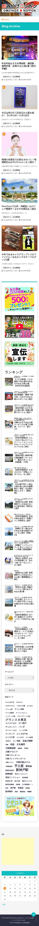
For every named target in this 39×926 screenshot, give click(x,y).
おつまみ (30, 706)
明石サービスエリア (21, 774)
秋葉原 (20, 788)
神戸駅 (13, 788)
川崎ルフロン (9, 762)
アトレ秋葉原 (9, 713)
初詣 (12, 744)
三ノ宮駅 (16, 741)
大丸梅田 (20, 744)
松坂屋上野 (8, 781)
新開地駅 (9, 774)
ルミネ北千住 (22, 734)
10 (5, 888)
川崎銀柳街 (8, 766)
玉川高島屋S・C (27, 784)
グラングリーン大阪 (23, 716)
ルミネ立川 (20, 737)
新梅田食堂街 (9, 770)
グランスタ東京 (15, 719)
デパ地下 (23, 723)
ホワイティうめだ (11, 730)
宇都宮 (26, 748)
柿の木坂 (17, 781)
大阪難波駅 (10, 748)
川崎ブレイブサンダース (15, 759)
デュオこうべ (10, 727)
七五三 (8, 741)
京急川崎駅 (27, 741)
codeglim (26, 923)
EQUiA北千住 (9, 702)
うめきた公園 (21, 706)
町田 (6, 788)
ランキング (10, 734)
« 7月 (3, 904)
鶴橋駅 (29, 791)
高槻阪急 (22, 791)
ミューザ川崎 (23, 730)
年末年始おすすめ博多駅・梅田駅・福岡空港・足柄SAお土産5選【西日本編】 (19, 66)
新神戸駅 (22, 770)
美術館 (27, 788)
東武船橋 (25, 777)
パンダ (22, 726)
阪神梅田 (9, 791)
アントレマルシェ (21, 713)
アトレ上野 (8, 709)
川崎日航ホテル (23, 762)
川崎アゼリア (11, 752)
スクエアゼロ (10, 723)
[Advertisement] (18, 851)
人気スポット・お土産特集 (11, 76)
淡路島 (18, 784)
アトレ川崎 (19, 709)
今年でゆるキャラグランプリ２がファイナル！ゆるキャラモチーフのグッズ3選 (19, 257)
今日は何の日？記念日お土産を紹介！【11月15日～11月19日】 (18, 114)
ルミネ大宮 (10, 737)
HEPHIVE (19, 702)
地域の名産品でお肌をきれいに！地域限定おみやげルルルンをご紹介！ (19, 160)
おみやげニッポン (12, 79)
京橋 (6, 744)
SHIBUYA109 (10, 706)
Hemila (17, 923)
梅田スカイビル (27, 781)
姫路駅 (20, 748)
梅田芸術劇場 (9, 784)
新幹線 (29, 766)
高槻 (16, 791)
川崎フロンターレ (12, 755)
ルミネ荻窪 (29, 737)
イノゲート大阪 (10, 716)
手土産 (19, 765)
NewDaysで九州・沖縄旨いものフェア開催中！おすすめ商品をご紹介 (19, 207)
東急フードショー (12, 777)
